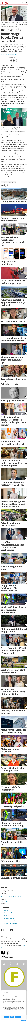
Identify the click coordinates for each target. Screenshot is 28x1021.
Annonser (7, 915)
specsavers (12, 182)
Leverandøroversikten (10, 921)
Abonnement (8, 913)
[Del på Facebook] (11, 60)
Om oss (6, 910)
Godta (12, 1016)
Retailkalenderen (9, 918)
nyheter (4, 182)
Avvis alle (6, 1016)
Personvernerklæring (10, 924)
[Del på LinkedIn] (14, 60)
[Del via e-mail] (16, 60)
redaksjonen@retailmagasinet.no (11, 896)
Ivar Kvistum (4, 901)
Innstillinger (23, 1020)
